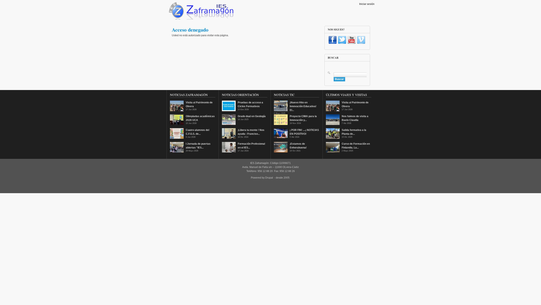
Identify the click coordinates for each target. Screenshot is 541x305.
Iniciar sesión (366, 4)
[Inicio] (201, 12)
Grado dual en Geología (252, 116)
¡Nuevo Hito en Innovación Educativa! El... (303, 106)
